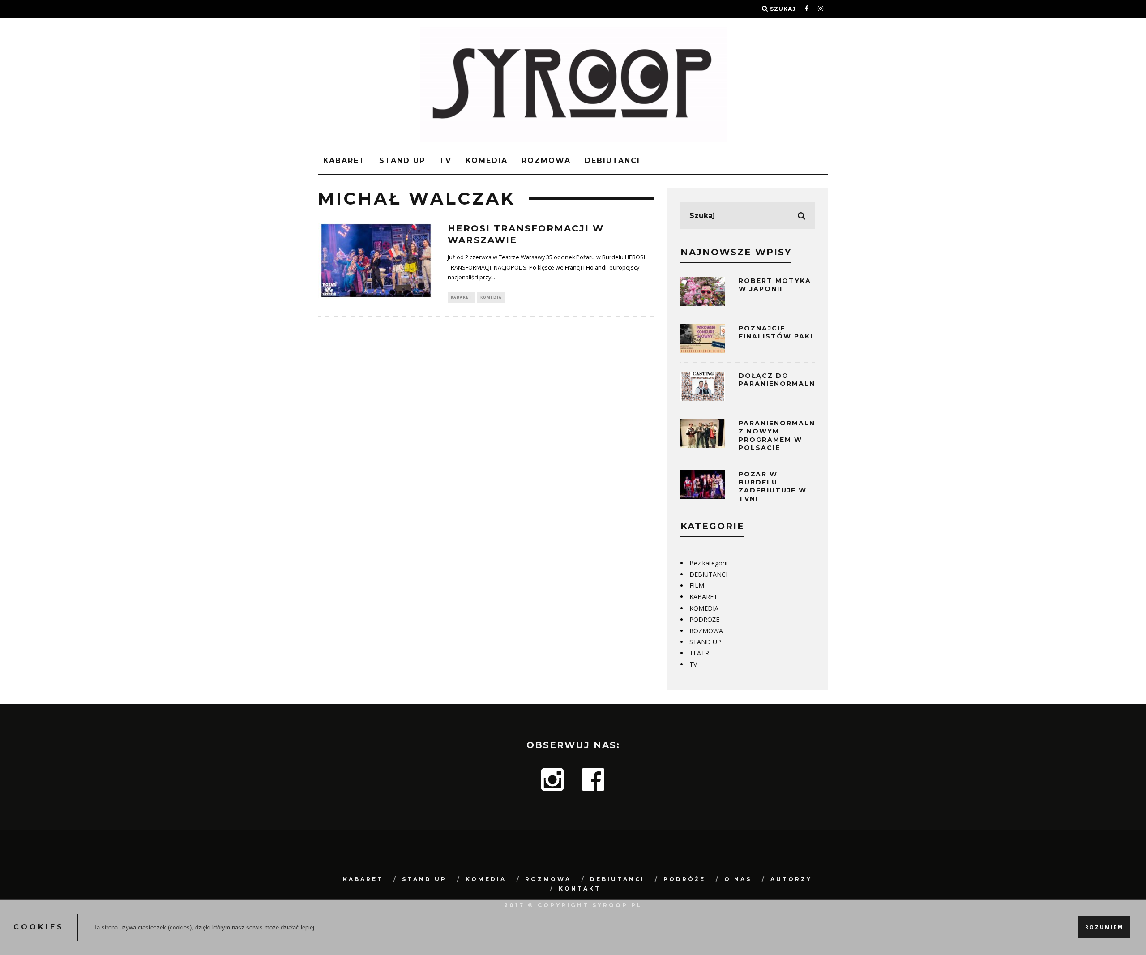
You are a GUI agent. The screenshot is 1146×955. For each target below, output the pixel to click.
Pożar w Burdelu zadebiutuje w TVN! (773, 486)
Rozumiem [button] (1104, 927)
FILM (696, 585)
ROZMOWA (546, 160)
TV (445, 160)
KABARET (344, 160)
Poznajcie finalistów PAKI (776, 332)
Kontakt (580, 888)
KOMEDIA (487, 160)
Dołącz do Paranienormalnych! (787, 380)
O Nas (738, 879)
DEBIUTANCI (612, 160)
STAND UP (402, 160)
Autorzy (791, 879)
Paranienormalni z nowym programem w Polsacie (778, 435)
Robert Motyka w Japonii (775, 285)
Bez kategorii (708, 563)
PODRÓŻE (704, 619)
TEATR (699, 653)
